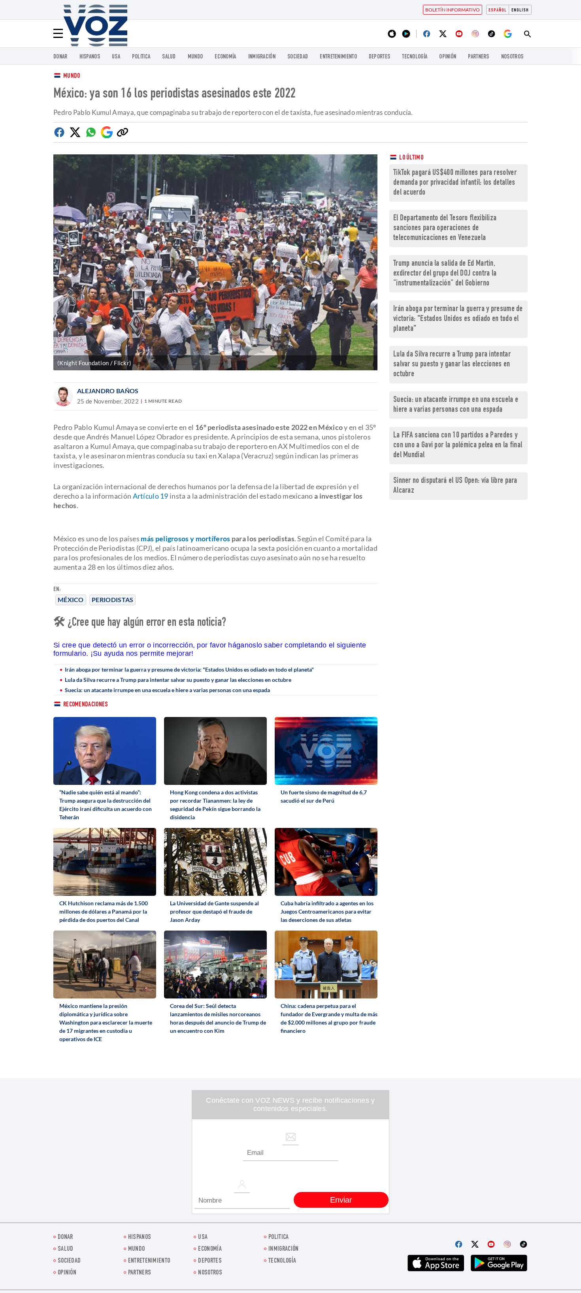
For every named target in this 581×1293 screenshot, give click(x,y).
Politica (141, 57)
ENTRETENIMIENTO (338, 57)
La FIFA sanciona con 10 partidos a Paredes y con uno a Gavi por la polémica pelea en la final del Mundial (457, 446)
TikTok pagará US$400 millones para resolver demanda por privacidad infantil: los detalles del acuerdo (455, 183)
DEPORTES (379, 57)
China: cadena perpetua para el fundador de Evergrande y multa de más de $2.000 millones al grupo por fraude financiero (329, 1018)
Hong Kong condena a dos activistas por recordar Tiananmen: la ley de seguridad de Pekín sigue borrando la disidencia (215, 804)
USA (116, 57)
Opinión (447, 57)
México (71, 599)
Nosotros (512, 57)
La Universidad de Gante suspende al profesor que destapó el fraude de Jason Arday (214, 911)
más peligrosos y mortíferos (185, 538)
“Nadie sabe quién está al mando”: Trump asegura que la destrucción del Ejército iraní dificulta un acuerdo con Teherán (105, 804)
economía (225, 57)
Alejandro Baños (108, 390)
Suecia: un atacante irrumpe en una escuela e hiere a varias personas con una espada (167, 690)
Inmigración (261, 57)
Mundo (195, 57)
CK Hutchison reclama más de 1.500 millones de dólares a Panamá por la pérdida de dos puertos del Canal (103, 911)
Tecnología (414, 57)
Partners (478, 57)
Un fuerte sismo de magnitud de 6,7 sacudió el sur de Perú (324, 796)
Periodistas (112, 599)
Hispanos (89, 57)
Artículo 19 (150, 496)
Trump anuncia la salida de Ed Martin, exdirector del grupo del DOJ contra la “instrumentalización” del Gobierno (444, 274)
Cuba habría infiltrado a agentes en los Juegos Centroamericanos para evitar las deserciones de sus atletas (327, 911)
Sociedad (297, 57)
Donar (60, 57)
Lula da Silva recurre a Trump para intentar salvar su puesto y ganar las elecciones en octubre (178, 679)
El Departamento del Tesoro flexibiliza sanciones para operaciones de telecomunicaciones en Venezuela (444, 228)
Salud (169, 57)
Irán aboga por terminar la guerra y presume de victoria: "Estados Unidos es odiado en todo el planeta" (189, 669)
